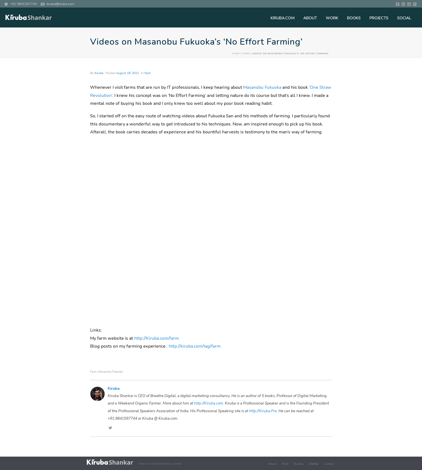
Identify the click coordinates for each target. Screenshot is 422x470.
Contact (329, 464)
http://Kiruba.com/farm (156, 338)
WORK (332, 18)
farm (245, 53)
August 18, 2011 (127, 73)
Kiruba (99, 73)
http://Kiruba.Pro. (263, 411)
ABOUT (310, 18)
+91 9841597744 (23, 4)
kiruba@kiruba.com (60, 4)
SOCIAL (404, 18)
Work (285, 464)
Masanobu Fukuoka (262, 87)
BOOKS (354, 18)
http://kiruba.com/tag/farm (195, 346)
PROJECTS (378, 18)
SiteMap (314, 464)
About (272, 464)
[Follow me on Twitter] (110, 428)
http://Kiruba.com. (209, 403)
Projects (299, 464)
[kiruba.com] (110, 462)
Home (236, 53)
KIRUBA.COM (283, 18)
